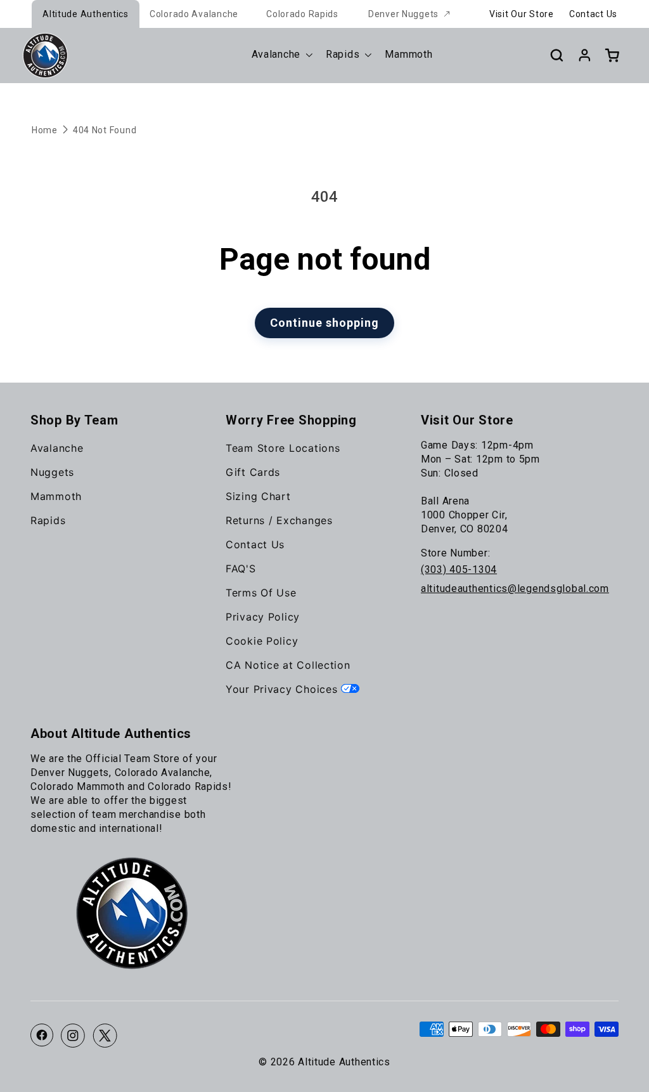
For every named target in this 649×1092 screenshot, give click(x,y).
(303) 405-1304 (459, 569)
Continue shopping (324, 322)
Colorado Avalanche (194, 14)
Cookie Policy (262, 641)
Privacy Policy (263, 616)
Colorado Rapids (302, 14)
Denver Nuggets (403, 14)
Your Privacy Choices (283, 689)
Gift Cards (253, 472)
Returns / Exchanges (279, 520)
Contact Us (593, 14)
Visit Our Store (521, 14)
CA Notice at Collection (288, 665)
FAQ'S (241, 568)
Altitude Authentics (85, 14)
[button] (556, 55)
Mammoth (56, 496)
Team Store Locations (283, 448)
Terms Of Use (261, 592)
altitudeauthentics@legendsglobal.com (515, 588)
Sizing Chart (258, 496)
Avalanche (56, 448)
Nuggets (52, 472)
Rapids (47, 520)
